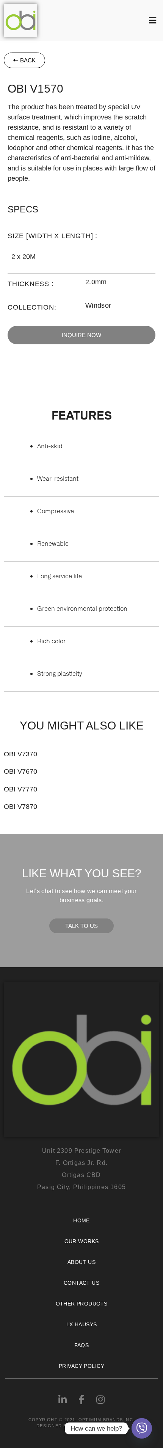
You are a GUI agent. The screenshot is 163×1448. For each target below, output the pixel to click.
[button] (102, 20)
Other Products (82, 1304)
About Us (81, 1262)
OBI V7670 (20, 771)
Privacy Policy (81, 1366)
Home (81, 1220)
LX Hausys (81, 1324)
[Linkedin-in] (62, 1399)
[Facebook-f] (81, 1399)
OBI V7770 (20, 789)
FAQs (81, 1345)
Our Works (81, 1241)
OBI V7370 (20, 754)
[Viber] (142, 1428)
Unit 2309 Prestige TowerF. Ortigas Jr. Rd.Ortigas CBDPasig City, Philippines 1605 (81, 1169)
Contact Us (81, 1283)
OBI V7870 (20, 806)
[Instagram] (100, 1399)
